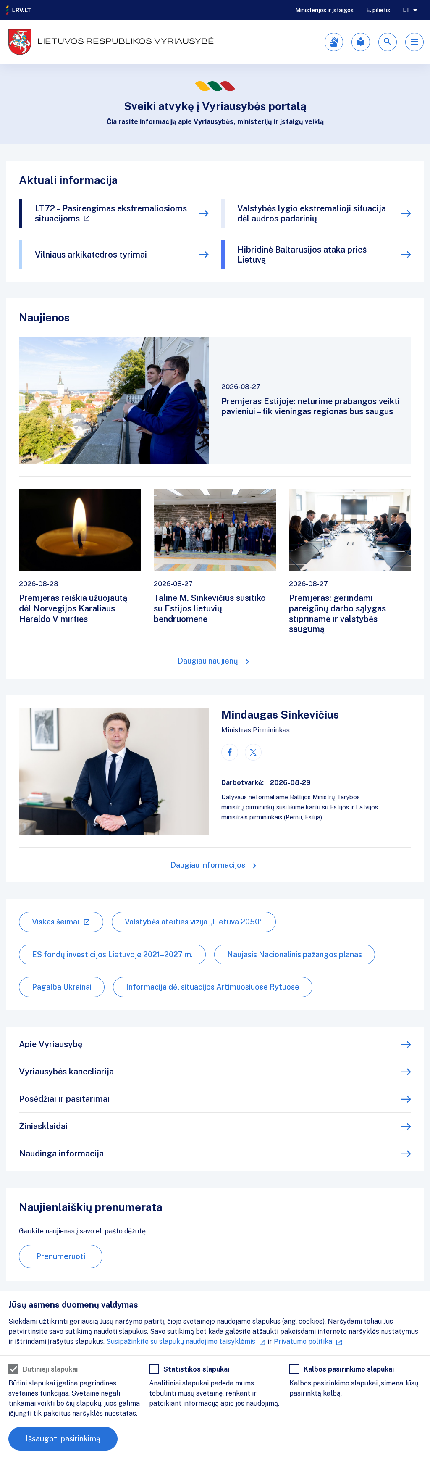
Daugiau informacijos (207, 865)
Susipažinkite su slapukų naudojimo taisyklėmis (180, 1342)
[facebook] (229, 752)
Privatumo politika (303, 1342)
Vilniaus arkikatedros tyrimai (91, 255)
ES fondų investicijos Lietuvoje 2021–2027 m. (112, 954)
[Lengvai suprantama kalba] (360, 42)
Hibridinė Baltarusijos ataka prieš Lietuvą (302, 255)
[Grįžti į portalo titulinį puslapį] (18, 10)
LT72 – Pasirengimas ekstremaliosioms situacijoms (111, 213)
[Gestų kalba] (334, 42)
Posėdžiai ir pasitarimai (64, 1099)
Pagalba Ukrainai (62, 986)
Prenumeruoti (60, 1256)
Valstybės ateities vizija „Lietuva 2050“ (194, 921)
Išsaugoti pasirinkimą (63, 1438)
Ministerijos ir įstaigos (324, 10)
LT (406, 10)
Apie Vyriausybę (50, 1044)
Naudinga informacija (61, 1153)
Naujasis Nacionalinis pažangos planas (294, 954)
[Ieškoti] (387, 42)
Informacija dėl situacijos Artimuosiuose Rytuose (212, 986)
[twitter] (253, 752)
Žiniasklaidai (43, 1126)
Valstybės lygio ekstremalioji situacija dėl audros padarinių (311, 213)
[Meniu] (414, 42)
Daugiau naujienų (208, 660)
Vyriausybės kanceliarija (66, 1072)
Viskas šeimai (55, 921)
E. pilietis (378, 10)
